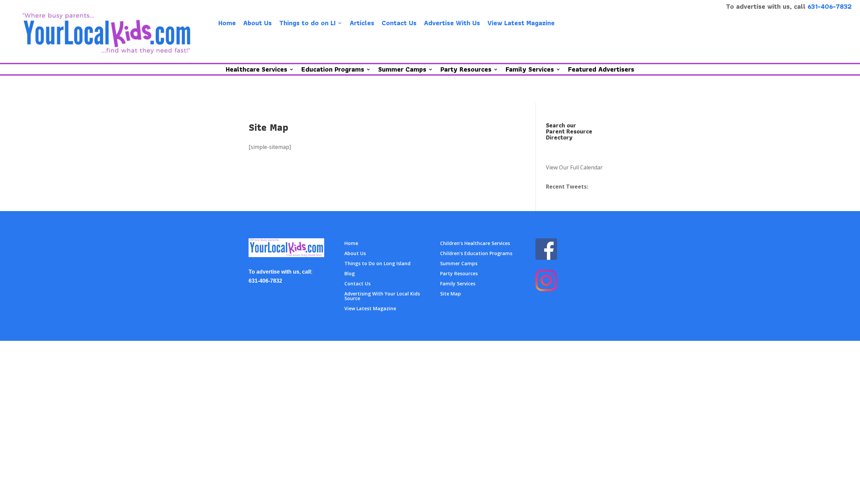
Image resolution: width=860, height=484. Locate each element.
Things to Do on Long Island (377, 264)
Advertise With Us (452, 24)
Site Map (450, 294)
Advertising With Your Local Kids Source (382, 296)
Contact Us (399, 24)
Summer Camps (458, 264)
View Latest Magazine (521, 24)
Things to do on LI (307, 24)
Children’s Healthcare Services (475, 243)
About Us (257, 24)
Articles (362, 24)
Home (227, 24)
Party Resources (459, 274)
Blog (349, 274)
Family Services (457, 284)
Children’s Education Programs (476, 253)
